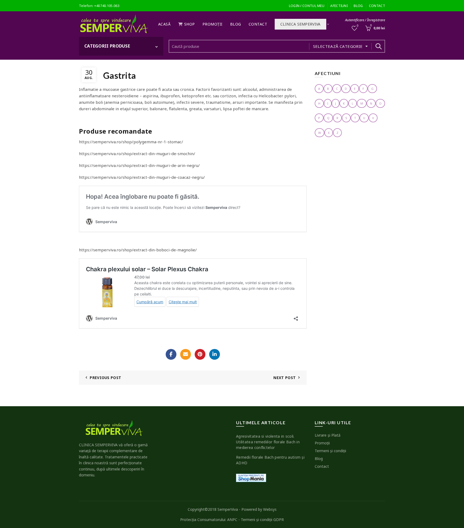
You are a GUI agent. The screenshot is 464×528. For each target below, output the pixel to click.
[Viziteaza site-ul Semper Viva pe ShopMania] (251, 477)
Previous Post (105, 377)
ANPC (232, 519)
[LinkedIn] (214, 354)
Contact (377, 5)
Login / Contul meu (306, 5)
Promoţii (212, 24)
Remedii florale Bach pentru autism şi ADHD (270, 460)
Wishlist (357, 25)
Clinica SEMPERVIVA (300, 24)
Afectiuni (339, 5)
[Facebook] (171, 354)
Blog (358, 5)
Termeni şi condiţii (330, 450)
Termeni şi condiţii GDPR (262, 519)
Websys (270, 509)
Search (378, 46)
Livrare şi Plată (327, 435)
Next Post (284, 377)
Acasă (164, 24)
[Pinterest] (200, 354)
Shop (189, 24)
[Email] (185, 354)
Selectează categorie (338, 46)
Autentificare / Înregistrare (365, 19)
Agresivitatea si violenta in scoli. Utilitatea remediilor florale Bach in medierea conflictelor (268, 442)
